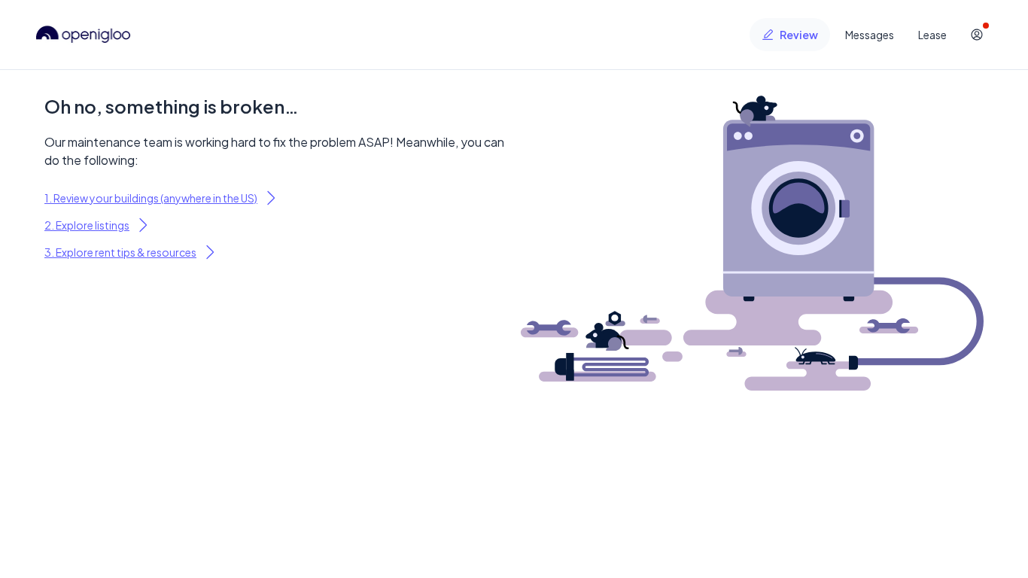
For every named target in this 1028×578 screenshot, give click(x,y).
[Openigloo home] (83, 34)
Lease (932, 34)
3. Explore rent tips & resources (120, 252)
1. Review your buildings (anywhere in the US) (150, 198)
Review (799, 34)
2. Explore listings (86, 225)
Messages (869, 34)
